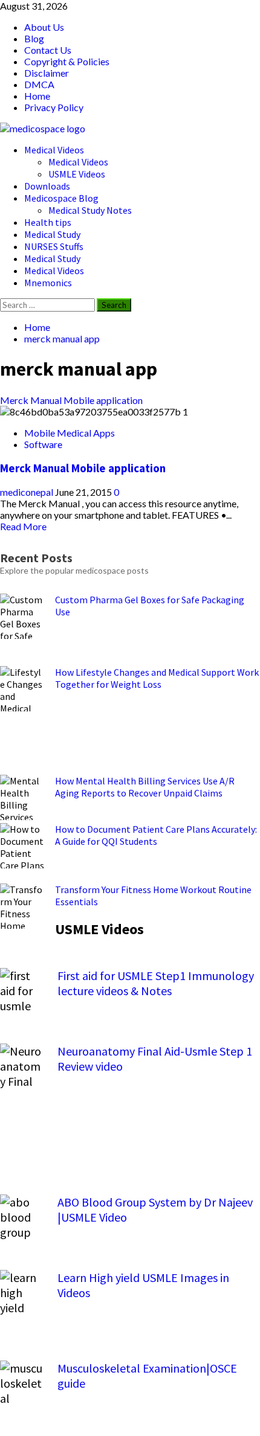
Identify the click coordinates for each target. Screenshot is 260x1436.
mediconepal (27, 492)
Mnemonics (48, 283)
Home (37, 95)
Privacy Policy (53, 107)
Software (43, 444)
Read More (23, 526)
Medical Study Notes (90, 210)
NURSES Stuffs (53, 246)
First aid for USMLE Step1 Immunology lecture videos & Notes (155, 983)
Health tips (47, 222)
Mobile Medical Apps (69, 432)
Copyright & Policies (66, 61)
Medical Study (52, 234)
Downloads (47, 186)
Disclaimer (46, 73)
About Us (44, 27)
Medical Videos (54, 150)
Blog (34, 38)
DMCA (39, 84)
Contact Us (47, 50)
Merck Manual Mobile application (71, 400)
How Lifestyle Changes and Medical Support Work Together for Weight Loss (157, 678)
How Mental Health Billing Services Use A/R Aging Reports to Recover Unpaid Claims (145, 787)
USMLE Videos (76, 174)
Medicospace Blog (61, 198)
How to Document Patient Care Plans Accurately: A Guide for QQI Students (156, 835)
